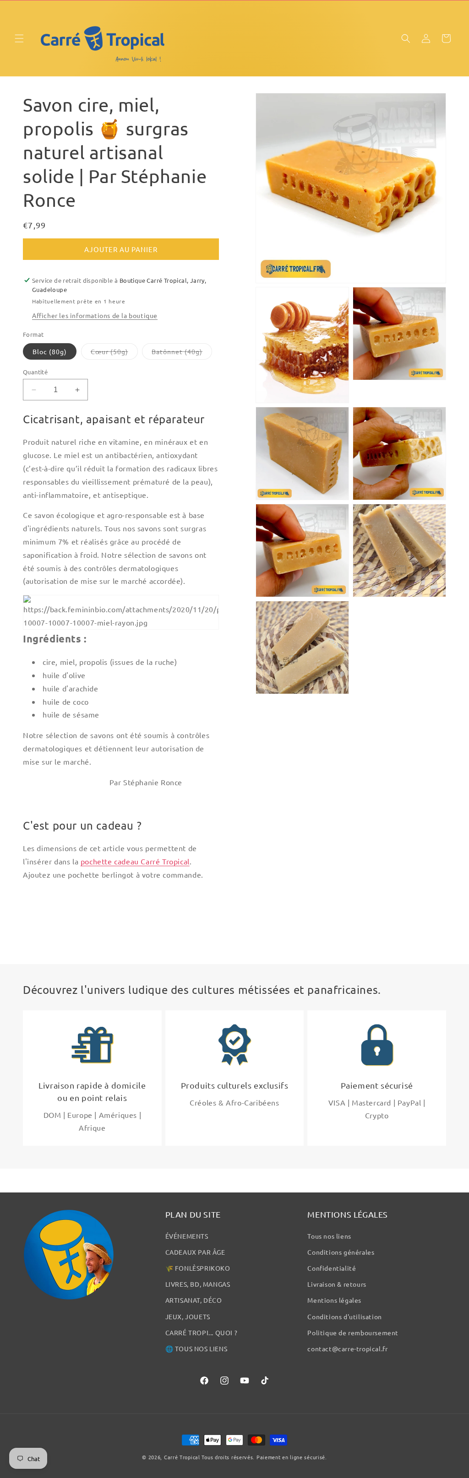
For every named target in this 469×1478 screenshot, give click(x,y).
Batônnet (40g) (182, 353)
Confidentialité (331, 1268)
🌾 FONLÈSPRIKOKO (197, 1268)
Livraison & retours (336, 1284)
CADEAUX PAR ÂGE (195, 1252)
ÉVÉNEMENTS (186, 1236)
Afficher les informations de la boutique (95, 315)
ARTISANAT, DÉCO (193, 1300)
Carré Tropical (182, 1457)
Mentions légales (334, 1300)
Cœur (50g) (114, 353)
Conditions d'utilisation (344, 1316)
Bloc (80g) (50, 351)
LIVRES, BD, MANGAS (197, 1284)
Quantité (35, 372)
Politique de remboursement (352, 1332)
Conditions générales (340, 1252)
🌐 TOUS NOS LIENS (196, 1348)
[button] (19, 38)
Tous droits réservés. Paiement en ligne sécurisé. (264, 1457)
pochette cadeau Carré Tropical (135, 861)
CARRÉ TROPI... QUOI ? (201, 1332)
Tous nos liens (329, 1236)
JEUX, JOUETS (187, 1316)
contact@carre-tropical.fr (347, 1348)
